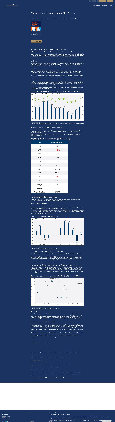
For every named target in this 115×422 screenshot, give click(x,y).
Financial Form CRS (53, 412)
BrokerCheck (69, 414)
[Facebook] (98, 1)
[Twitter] (90, 1)
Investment (31, 414)
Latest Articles (32, 421)
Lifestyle (31, 420)
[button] (96, 5)
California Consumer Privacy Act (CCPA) (78, 420)
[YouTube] (95, 1)
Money (31, 419)
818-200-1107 (6, 413)
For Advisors (110, 0)
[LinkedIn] (93, 1)
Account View (103, 0)
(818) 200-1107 (26, 0)
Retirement (31, 413)
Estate (31, 415)
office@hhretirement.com (6, 419)
